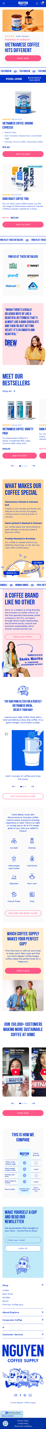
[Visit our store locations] (13, 266)
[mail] (15, 1395)
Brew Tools (7, 1294)
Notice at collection (8, 1416)
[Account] (37, 3)
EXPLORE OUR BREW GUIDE (23, 913)
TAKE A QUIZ (23, 971)
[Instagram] (25, 1395)
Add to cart (23, 154)
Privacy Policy (23, 1421)
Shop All (7, 391)
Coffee (5, 1290)
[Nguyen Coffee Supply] (23, 4)
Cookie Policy (23, 1423)
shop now (23, 1113)
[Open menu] (4, 3)
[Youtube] (30, 1395)
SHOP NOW (23, 58)
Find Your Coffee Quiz (12, 1304)
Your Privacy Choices (14, 1413)
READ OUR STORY (23, 637)
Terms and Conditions (23, 1426)
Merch (5, 1301)
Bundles (6, 1297)
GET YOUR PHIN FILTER (23, 796)
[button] (6, 119)
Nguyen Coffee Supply (26, 1403)
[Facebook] (20, 1395)
